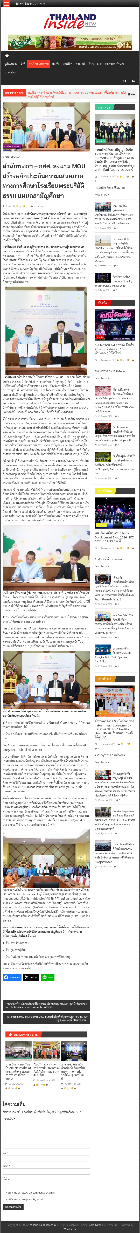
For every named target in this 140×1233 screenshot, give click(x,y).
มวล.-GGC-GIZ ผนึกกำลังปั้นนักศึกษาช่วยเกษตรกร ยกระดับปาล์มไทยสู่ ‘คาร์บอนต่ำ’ (73, 1071)
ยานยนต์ (81, 64)
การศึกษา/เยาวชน (39, 64)
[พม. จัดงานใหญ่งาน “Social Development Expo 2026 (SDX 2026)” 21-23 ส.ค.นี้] (115, 512)
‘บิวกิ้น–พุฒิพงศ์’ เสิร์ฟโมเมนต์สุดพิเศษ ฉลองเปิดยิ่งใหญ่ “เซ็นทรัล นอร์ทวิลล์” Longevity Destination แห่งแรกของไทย (115, 464)
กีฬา (91, 64)
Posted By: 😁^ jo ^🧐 (15, 206)
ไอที (23, 64)
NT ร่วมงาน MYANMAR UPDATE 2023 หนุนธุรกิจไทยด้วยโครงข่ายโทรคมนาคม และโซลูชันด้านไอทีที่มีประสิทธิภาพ (47, 1018)
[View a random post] (133, 81)
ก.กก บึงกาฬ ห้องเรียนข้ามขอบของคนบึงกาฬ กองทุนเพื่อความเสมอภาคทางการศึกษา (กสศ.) (18, 1071)
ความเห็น (9, 1119)
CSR (99, 64)
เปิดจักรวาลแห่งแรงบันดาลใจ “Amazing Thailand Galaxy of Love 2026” (113, 281)
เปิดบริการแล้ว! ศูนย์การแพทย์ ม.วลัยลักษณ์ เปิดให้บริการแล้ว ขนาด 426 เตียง (46, 1070)
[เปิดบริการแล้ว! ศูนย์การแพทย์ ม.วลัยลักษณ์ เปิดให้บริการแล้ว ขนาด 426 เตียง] (46, 1050)
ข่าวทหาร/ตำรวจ (114, 64)
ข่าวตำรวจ (101, 713)
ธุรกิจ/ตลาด (10, 64)
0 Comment (39, 206)
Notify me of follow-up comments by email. (31, 1192)
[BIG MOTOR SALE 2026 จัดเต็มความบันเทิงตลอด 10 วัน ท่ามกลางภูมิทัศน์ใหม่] (115, 324)
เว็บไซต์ (7, 1179)
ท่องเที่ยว (68, 64)
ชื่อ (5, 1153)
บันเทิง (55, 64)
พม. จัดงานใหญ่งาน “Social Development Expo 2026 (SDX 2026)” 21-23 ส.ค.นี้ (114, 537)
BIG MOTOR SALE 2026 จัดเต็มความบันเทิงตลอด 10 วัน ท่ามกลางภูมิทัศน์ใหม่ (114, 349)
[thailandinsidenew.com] (7, 55)
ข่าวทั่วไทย (10, 72)
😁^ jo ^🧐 (12, 1088)
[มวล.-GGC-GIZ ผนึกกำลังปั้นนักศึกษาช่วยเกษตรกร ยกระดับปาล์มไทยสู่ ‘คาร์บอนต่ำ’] (74, 1050)
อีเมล (6, 1166)
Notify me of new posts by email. (25, 1199)
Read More (101, 194)
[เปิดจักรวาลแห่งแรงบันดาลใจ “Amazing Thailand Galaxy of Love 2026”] (103, 277)
